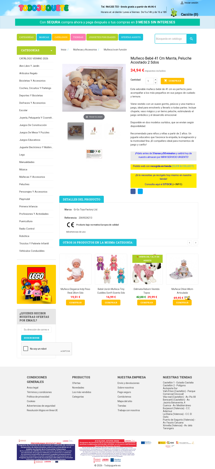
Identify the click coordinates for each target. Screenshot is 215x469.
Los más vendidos (81, 392)
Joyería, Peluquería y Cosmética (36, 117)
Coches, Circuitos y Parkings (35, 88)
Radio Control (26, 228)
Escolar (23, 110)
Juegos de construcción (33, 125)
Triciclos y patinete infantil (34, 243)
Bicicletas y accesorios (32, 80)
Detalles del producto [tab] (81, 199)
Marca (68, 209)
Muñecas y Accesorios (32, 176)
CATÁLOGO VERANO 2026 (33, 58)
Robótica (24, 236)
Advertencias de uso (75, 232)
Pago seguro (124, 392)
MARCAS (44, 37)
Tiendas (122, 405)
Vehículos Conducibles (32, 250)
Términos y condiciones (39, 392)
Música (23, 169)
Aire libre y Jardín (29, 65)
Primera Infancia (28, 206)
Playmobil (24, 199)
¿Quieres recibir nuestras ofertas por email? (34, 316)
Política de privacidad (38, 396)
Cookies (31, 401)
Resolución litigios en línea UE (42, 410)
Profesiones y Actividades (34, 213)
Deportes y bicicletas (31, 95)
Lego (22, 154)
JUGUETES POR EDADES (102, 37)
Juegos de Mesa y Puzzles (34, 132)
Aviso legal (32, 387)
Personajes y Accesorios (33, 191)
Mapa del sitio (125, 401)
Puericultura (25, 221)
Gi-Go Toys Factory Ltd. (86, 209)
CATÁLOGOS (61, 37)
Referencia (70, 217)
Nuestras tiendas (177, 377)
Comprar (172, 80)
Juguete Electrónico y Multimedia (36, 147)
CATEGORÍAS (26, 37)
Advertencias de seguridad (41, 405)
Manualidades (26, 162)
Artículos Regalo (28, 73)
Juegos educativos (29, 139)
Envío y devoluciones (128, 383)
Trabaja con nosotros (129, 410)
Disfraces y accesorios (32, 102)
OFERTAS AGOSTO (131, 37)
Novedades (78, 387)
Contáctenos (124, 396)
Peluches (24, 184)
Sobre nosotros (126, 387)
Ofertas (76, 383)
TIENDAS (78, 37)
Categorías (78, 396)
